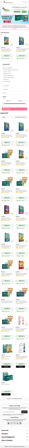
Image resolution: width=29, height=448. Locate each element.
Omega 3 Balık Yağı (8, 75)
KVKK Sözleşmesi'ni (7, 414)
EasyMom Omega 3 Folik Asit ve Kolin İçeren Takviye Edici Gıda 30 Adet (21, 329)
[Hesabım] (25, 2)
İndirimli (6, 89)
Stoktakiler (6, 85)
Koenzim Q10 (7, 71)
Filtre (3, 117)
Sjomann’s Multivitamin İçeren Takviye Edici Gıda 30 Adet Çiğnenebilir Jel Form (6, 301)
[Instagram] (20, 423)
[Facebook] (14, 423)
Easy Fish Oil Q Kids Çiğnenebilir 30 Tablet (6, 218)
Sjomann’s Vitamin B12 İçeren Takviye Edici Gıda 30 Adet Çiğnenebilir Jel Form (21, 301)
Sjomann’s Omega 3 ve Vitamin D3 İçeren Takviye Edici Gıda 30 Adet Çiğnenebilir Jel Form (7, 191)
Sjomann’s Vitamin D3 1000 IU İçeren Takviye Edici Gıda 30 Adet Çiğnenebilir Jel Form (6, 163)
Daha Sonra (17, 11)
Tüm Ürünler (6, 81)
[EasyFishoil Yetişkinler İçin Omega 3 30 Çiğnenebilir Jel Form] (21, 348)
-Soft (6, 446)
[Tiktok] (17, 423)
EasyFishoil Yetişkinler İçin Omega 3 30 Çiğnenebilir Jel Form (21, 357)
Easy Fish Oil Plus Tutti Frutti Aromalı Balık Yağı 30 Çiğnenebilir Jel (6, 135)
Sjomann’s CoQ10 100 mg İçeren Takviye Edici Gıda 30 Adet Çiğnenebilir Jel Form (7, 329)
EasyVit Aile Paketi (5, 384)
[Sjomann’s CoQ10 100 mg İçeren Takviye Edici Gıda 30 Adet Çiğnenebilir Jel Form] (7, 320)
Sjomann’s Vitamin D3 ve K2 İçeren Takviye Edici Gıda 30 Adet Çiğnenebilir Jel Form (7, 274)
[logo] (8, 2)
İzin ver (24, 11)
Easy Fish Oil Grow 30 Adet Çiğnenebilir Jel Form (6, 246)
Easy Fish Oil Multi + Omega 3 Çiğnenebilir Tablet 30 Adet (6, 49)
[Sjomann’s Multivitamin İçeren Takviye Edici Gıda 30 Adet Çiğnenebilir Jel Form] (7, 292)
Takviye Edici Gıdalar (8, 77)
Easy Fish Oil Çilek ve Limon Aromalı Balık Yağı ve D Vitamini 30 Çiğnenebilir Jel (21, 218)
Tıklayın (14, 28)
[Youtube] (8, 423)
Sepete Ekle (6, 58)
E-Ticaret (10, 446)
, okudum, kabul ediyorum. (13, 414)
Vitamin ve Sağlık (7, 68)
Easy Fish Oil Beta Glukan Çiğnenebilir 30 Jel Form (21, 274)
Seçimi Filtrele (6, 109)
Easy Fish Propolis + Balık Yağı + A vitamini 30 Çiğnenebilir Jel (21, 246)
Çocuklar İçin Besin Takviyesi (10, 70)
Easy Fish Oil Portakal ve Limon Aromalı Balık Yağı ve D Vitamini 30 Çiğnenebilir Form (21, 49)
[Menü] (1, 2)
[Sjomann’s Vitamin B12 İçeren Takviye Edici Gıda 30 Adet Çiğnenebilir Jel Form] (21, 292)
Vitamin (6, 79)
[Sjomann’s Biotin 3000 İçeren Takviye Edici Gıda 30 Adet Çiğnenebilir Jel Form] (21, 182)
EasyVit (3, 47)
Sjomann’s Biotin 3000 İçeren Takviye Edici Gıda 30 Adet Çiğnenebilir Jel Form (21, 191)
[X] (11, 423)
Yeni (5, 93)
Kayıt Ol (24, 412)
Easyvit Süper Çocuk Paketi (6, 357)
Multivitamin (7, 73)
